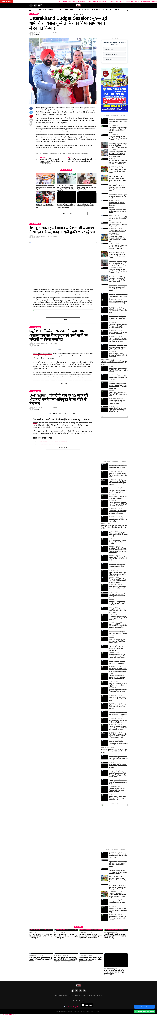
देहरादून (35, 423)
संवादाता (37, 34)
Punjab (77, 10)
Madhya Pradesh (96, 10)
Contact (92, 995)
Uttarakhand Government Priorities (77, 153)
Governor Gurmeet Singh (58, 153)
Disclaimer (58, 995)
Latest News (42, 10)
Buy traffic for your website (8, 1014)
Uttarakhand (52, 10)
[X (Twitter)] (76, 990)
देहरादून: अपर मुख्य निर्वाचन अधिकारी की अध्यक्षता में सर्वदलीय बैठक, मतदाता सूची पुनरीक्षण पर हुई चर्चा (36, 1)
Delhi (72, 10)
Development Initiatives (76, 152)
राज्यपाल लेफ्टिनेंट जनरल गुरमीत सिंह (42, 354)
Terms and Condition (81, 995)
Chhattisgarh (107, 10)
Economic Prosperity (43, 153)
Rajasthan (85, 10)
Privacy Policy (68, 995)
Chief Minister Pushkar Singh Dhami (57, 152)
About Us (99, 995)
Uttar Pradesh (63, 10)
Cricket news (78, 14)
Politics (116, 10)
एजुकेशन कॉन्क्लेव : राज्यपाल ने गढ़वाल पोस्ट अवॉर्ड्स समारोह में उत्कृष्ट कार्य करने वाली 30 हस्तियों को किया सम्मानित (91, 1)
